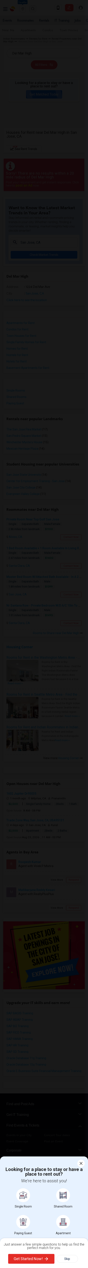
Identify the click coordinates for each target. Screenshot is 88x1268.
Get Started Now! (28, 1258)
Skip (67, 1259)
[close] (81, 1163)
